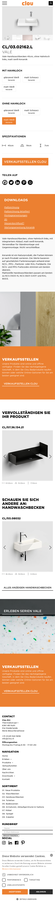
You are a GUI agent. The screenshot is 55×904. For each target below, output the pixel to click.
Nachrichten (8, 772)
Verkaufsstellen (9, 765)
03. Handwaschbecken (13, 797)
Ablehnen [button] (41, 892)
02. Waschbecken (10, 793)
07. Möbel (7, 810)
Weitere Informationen (11, 869)
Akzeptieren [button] (15, 892)
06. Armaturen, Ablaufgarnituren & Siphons (23, 807)
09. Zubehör (8, 817)
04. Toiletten (8, 800)
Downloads (8, 776)
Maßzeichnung (11, 207)
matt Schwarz (31, 78)
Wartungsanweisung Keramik (19, 227)
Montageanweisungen (15, 215)
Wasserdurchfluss (14, 223)
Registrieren (10, 835)
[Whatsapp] (30, 182)
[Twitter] (11, 182)
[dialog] (27, 878)
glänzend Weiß (11, 78)
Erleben (6, 759)
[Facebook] (4, 182)
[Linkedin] (17, 182)
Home (5, 756)
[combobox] (51, 855)
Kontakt (6, 779)
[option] (27, 20)
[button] (27, 899)
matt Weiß (9, 87)
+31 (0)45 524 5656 (11, 736)
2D (5, 219)
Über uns (6, 769)
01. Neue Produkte (11, 790)
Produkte (7, 762)
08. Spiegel (7, 813)
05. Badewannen (10, 803)
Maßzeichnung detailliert (17, 211)
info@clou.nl (8, 738)
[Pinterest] (23, 182)
